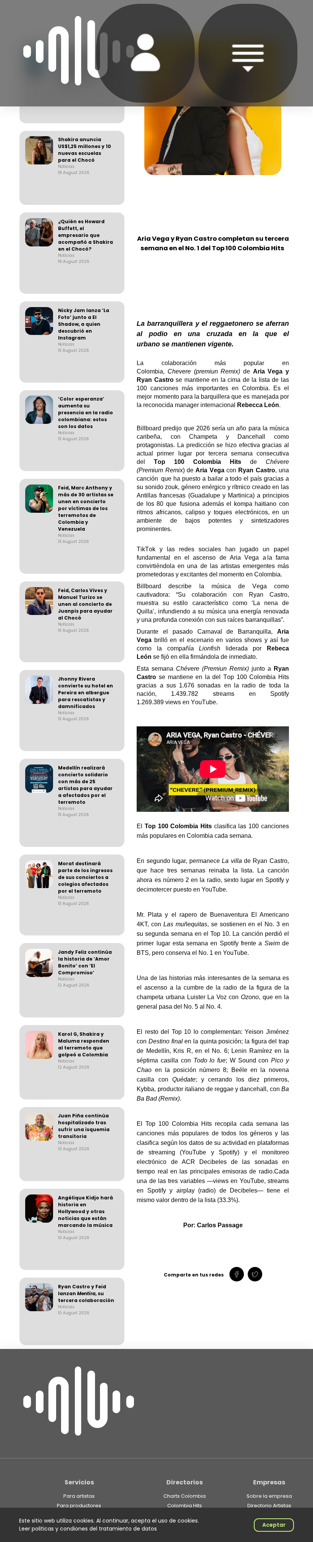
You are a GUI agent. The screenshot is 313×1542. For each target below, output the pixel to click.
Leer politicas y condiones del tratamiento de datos (88, 1528)
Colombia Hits (184, 1505)
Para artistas (79, 1496)
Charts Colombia (184, 1496)
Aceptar (274, 1525)
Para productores (79, 1505)
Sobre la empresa (269, 1496)
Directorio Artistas (269, 1505)
